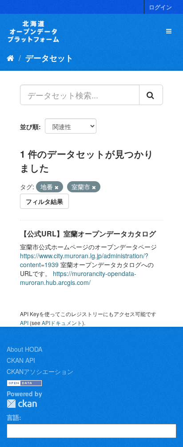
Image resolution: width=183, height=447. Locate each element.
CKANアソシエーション (40, 371)
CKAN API (21, 360)
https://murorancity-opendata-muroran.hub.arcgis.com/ (78, 278)
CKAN (22, 403)
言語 (13, 417)
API (24, 322)
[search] (151, 95)
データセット (49, 58)
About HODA (24, 349)
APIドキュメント (62, 322)
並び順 (29, 126)
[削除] (57, 187)
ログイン (160, 7)
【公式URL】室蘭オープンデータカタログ (88, 233)
